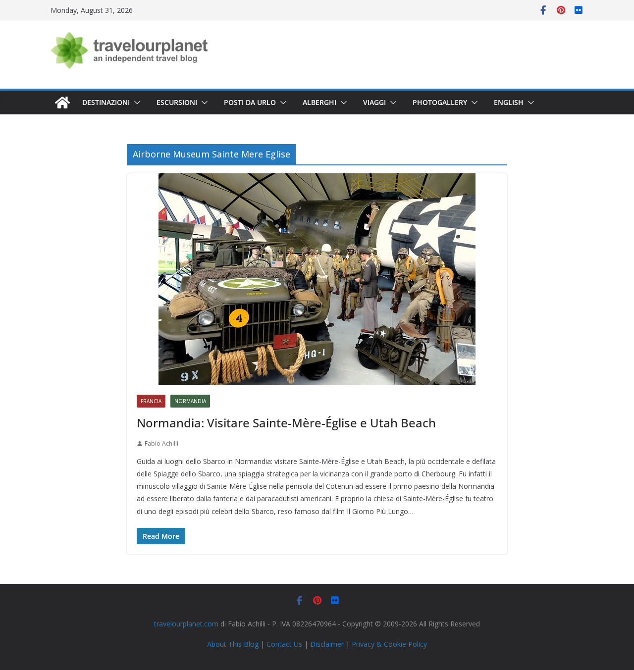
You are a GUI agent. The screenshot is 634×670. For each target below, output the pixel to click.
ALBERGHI (319, 102)
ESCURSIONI (177, 102)
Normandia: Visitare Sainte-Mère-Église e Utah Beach (286, 422)
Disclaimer (327, 644)
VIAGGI (374, 102)
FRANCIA (151, 401)
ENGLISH (509, 102)
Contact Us (284, 644)
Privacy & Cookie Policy (389, 644)
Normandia (190, 401)
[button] (135, 102)
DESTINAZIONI (106, 102)
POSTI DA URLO (250, 102)
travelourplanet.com (186, 623)
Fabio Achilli (161, 443)
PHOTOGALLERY (440, 102)
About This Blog (233, 644)
